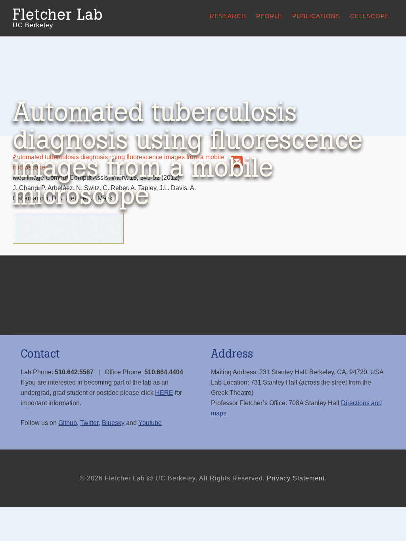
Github (67, 422)
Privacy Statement (296, 478)
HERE (164, 392)
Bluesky (113, 422)
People (269, 16)
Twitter (89, 422)
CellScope (369, 16)
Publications (316, 16)
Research (228, 16)
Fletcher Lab (58, 15)
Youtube (150, 422)
